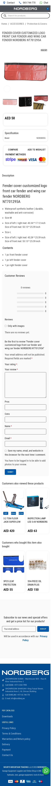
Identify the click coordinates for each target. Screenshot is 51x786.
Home (4, 23)
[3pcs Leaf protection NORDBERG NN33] (13, 565)
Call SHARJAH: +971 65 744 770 (17, 695)
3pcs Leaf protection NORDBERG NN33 (11, 584)
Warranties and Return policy (16, 739)
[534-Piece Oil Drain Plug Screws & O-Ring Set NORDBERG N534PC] (37, 565)
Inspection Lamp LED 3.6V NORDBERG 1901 (37, 522)
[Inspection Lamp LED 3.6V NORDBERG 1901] (37, 502)
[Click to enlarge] (7, 89)
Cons (7, 413)
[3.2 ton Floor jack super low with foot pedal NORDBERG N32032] (13, 502)
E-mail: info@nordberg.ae (15, 698)
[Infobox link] (9, 2)
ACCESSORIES (17, 23)
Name (8, 426)
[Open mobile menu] (3, 8)
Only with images (16, 326)
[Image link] (25, 159)
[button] (21, 491)
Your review (11, 369)
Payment (6, 749)
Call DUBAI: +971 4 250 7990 (16, 685)
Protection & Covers (37, 23)
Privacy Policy (9, 728)
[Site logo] (25, 8)
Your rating (11, 364)
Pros (7, 401)
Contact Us (7, 755)
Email (8, 438)
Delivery (6, 744)
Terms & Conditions (11, 733)
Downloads (7, 716)
